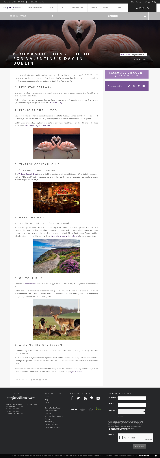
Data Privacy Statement (52, 427)
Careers (47, 405)
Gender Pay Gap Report (53, 408)
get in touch (76, 371)
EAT (62, 8)
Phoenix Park (30, 284)
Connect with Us (114, 86)
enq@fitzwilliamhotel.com (37, 2)
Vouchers (94, 8)
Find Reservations (51, 411)
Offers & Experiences (35, 8)
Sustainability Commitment (54, 416)
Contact (7, 2)
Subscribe (139, 446)
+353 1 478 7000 (18, 2)
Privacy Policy (49, 422)
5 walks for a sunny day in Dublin (65, 236)
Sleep (51, 8)
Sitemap (47, 419)
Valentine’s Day (55, 102)
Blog (132, 2)
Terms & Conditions (51, 424)
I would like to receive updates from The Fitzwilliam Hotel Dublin (122, 428)
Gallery (138, 2)
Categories (113, 16)
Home (47, 397)
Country (120, 416)
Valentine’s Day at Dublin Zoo (37, 125)
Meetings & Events (77, 8)
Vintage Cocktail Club (28, 174)
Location (119, 8)
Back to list (141, 59)
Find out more (144, 456)
